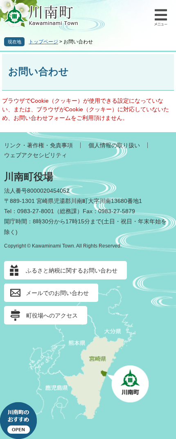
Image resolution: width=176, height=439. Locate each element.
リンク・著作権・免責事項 (38, 145)
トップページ (43, 42)
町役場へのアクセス (52, 315)
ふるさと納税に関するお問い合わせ (71, 270)
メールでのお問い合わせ (57, 293)
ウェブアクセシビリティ (35, 155)
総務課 (68, 211)
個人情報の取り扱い (114, 145)
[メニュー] (159, 16)
